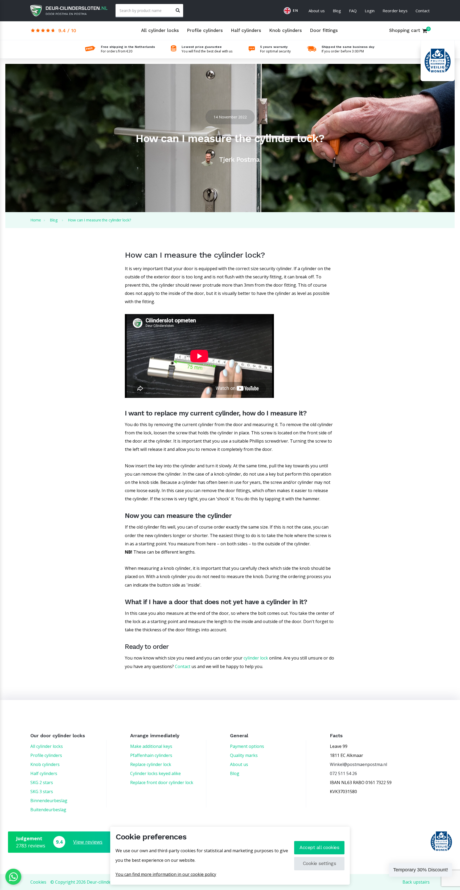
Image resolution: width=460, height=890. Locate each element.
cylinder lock (256, 658)
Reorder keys (395, 10)
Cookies (38, 882)
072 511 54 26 (343, 773)
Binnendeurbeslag (48, 801)
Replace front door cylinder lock (161, 782)
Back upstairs (416, 882)
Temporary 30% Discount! (420, 869)
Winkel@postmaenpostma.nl (358, 764)
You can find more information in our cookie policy (166, 874)
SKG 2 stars (41, 782)
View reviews (87, 842)
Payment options (247, 746)
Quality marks (244, 755)
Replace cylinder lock (150, 764)
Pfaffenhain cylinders (151, 755)
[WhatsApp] (13, 877)
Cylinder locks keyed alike (155, 773)
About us (317, 10)
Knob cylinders (285, 30)
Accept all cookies (319, 847)
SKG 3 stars (41, 791)
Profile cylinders (205, 30)
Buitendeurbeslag (48, 810)
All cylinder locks (160, 30)
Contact (423, 10)
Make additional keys (151, 746)
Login (370, 10)
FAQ (353, 10)
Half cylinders (246, 30)
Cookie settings (319, 863)
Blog (337, 10)
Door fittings (324, 30)
